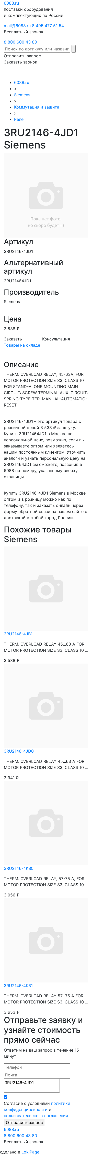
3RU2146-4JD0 (19, 751)
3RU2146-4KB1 (18, 985)
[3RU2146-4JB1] (46, 588)
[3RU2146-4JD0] (46, 705)
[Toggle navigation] (81, 72)
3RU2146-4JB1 (18, 633)
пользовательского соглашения (36, 1115)
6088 (11, 1129)
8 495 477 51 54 (48, 25)
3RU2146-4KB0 (18, 868)
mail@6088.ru (17, 25)
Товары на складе (22, 345)
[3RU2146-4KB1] (46, 940)
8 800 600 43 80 (20, 42)
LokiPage (30, 1151)
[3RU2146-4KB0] (46, 822)
